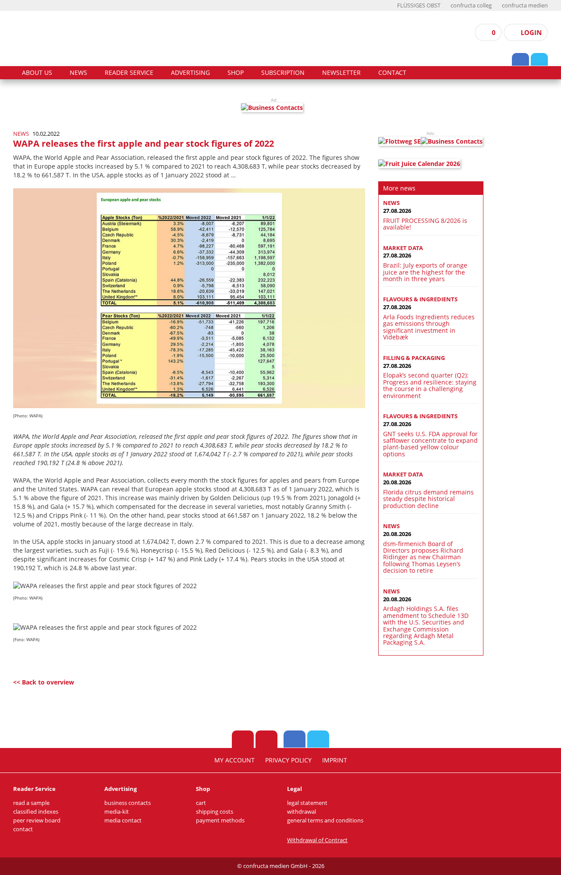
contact (392, 73)
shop (235, 73)
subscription (283, 73)
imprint (334, 760)
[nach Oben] (243, 739)
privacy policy (288, 760)
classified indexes (35, 811)
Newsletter (341, 73)
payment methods (220, 820)
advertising (190, 73)
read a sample (31, 803)
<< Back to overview (43, 682)
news (78, 73)
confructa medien (525, 5)
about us (37, 73)
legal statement (307, 803)
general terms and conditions (325, 820)
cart (201, 803)
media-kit (116, 811)
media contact (123, 820)
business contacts (127, 803)
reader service (129, 73)
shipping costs (214, 811)
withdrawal (301, 811)
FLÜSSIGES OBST (418, 5)
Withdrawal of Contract (317, 840)
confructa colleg (471, 5)
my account (234, 760)
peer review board (36, 820)
